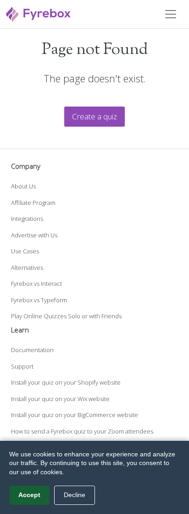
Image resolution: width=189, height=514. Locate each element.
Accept (29, 494)
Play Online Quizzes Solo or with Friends (66, 316)
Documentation (32, 350)
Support (22, 366)
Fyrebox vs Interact (36, 283)
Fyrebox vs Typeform (39, 300)
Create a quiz (94, 116)
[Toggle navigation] (170, 14)
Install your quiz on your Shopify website (66, 382)
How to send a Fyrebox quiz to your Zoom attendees (82, 431)
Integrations (27, 218)
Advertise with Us (34, 235)
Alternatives (27, 267)
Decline (74, 494)
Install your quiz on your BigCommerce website (74, 415)
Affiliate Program (33, 202)
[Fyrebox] (39, 13)
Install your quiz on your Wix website (60, 399)
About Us (23, 186)
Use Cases (25, 251)
